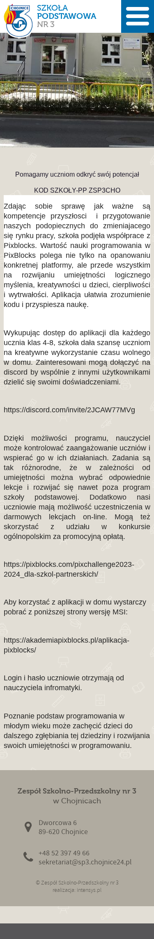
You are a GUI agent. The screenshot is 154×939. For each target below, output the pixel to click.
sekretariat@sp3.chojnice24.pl (85, 862)
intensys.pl (89, 890)
